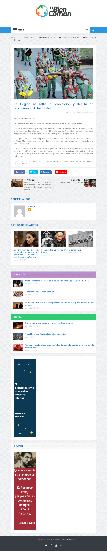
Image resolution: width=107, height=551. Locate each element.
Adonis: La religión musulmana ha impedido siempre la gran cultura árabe (38, 186)
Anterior (31, 180)
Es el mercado (75, 250)
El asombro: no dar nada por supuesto (41, 292)
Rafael (31, 206)
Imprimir (72, 112)
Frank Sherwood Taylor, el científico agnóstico (45, 334)
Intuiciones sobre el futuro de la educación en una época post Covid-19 (57, 281)
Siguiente (75, 180)
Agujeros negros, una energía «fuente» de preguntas (49, 323)
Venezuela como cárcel (71, 182)
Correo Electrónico (86, 112)
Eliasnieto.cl (69, 539)
